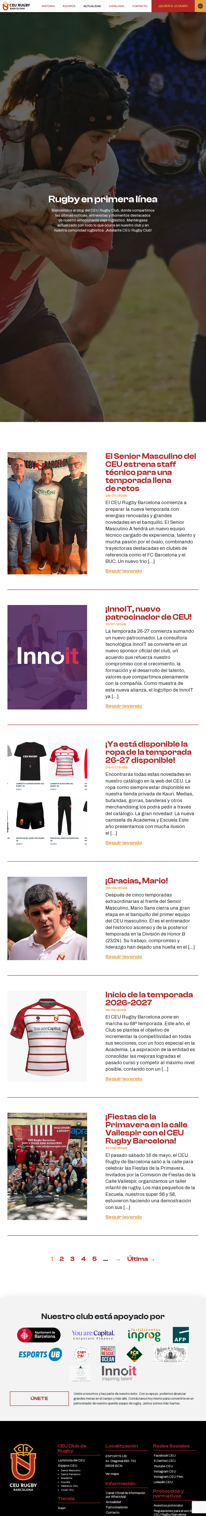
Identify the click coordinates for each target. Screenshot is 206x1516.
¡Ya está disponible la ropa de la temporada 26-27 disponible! (148, 752)
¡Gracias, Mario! (136, 880)
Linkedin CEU (163, 1482)
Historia (48, 6)
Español (200, 6)
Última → (141, 1259)
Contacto (139, 6)
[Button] (16, 6)
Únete (39, 1398)
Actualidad (92, 6)
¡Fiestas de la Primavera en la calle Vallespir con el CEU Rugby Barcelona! (146, 1129)
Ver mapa (112, 1473)
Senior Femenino (70, 1474)
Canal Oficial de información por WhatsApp (125, 1494)
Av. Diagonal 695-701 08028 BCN (120, 1463)
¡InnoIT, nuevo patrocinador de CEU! (148, 613)
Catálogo (116, 6)
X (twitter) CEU (165, 1460)
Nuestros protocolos (168, 1505)
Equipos (69, 6)
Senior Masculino (70, 1470)
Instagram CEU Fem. (169, 1476)
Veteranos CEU (69, 1486)
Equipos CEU (67, 1465)
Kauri (61, 1508)
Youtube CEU (163, 1466)
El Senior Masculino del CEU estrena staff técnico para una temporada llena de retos (150, 472)
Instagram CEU (165, 1471)
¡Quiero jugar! (173, 6)
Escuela (65, 1482)
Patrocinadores (117, 1507)
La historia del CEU (71, 1460)
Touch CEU (67, 1490)
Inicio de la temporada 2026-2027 (149, 998)
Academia (66, 1478)
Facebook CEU (165, 1455)
